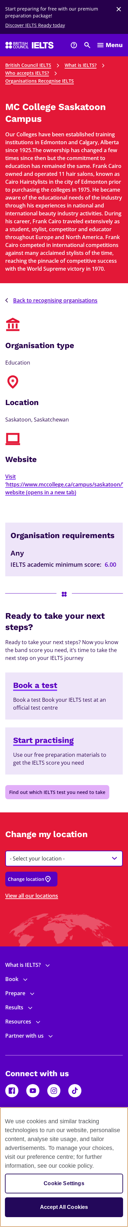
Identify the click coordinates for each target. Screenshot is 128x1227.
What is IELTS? (80, 65)
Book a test (35, 685)
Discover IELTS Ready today (35, 25)
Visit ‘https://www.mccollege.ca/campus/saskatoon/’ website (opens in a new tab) (64, 484)
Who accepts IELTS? (27, 73)
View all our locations (31, 895)
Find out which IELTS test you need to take (57, 792)
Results (14, 1007)
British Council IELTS (28, 65)
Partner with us (24, 1035)
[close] (119, 9)
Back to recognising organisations (55, 300)
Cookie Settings (64, 1183)
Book (11, 979)
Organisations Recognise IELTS (39, 81)
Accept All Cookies (64, 1207)
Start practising (43, 740)
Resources (18, 1021)
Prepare (15, 993)
